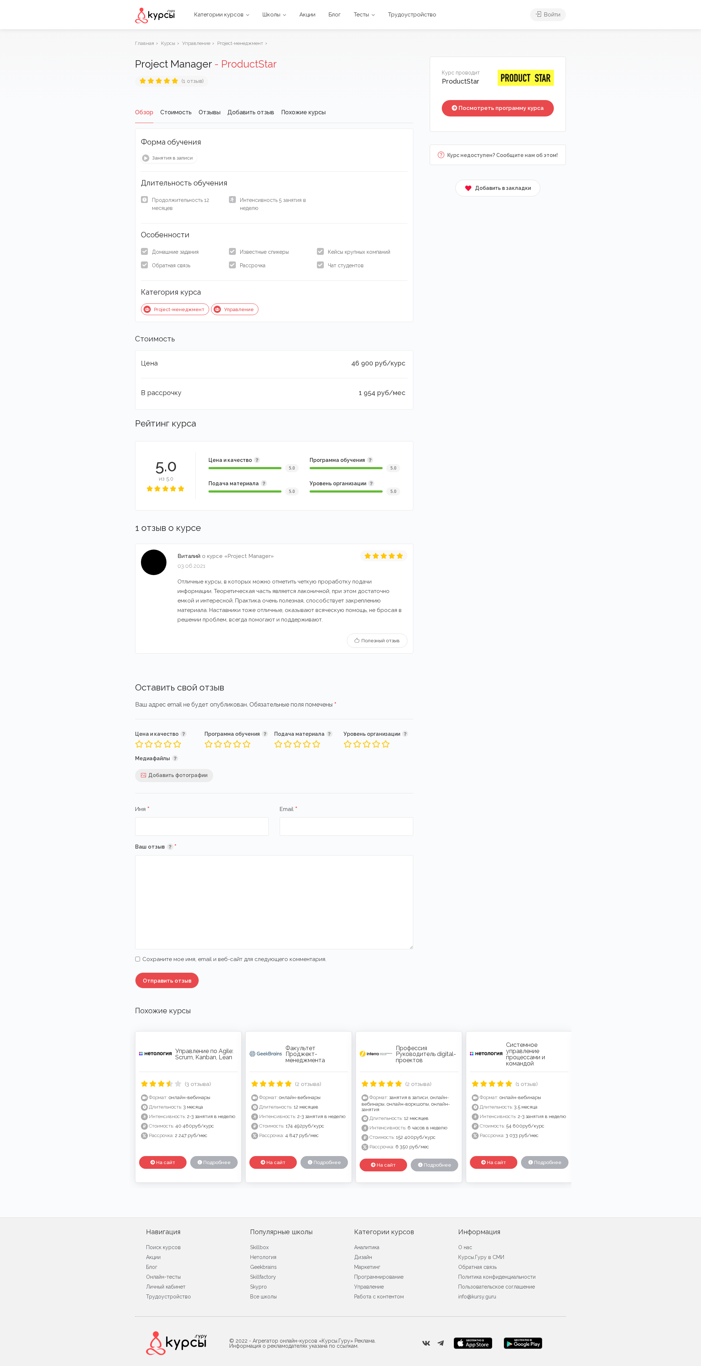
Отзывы (210, 112)
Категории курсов (219, 14)
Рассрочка (252, 265)
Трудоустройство (412, 14)
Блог (335, 14)
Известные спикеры (264, 252)
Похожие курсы (303, 112)
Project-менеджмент (179, 309)
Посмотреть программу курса (501, 108)
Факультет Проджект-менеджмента (305, 1054)
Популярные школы (281, 1232)
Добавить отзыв (250, 112)
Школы (271, 14)
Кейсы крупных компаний (359, 252)
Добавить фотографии (177, 775)
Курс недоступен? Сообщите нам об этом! (502, 155)
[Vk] (426, 1343)
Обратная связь (171, 265)
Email (289, 809)
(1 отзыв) (192, 81)
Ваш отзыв (166, 847)
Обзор (144, 112)
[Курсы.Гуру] (155, 15)
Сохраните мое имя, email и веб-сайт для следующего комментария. (234, 959)
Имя (142, 809)
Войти (551, 14)
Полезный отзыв (380, 640)
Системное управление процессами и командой (525, 1054)
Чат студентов (346, 265)
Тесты (361, 14)
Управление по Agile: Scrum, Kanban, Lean (204, 1054)
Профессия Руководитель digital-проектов (426, 1054)
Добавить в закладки (503, 188)
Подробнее (216, 1162)
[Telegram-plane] (440, 1343)
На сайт (165, 1162)
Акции (307, 14)
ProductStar (460, 81)
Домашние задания (175, 252)
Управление (239, 309)
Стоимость (176, 112)
